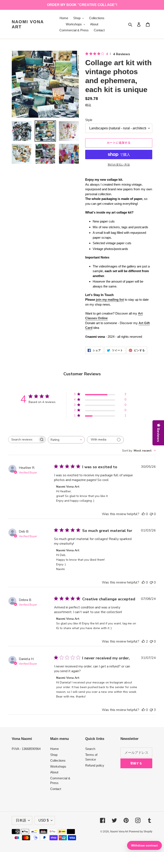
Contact (55, 789)
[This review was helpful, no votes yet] (143, 514)
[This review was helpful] (143, 641)
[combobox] (66, 439)
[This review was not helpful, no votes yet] (151, 514)
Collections (58, 760)
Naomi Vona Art (28, 24)
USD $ (43, 820)
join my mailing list (110, 299)
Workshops (58, 766)
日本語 (21, 820)
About (54, 772)
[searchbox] (23, 439)
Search (90, 749)
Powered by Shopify (140, 831)
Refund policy (94, 765)
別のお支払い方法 (119, 164)
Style (88, 120)
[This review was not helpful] (151, 710)
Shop (53, 755)
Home (54, 749)
